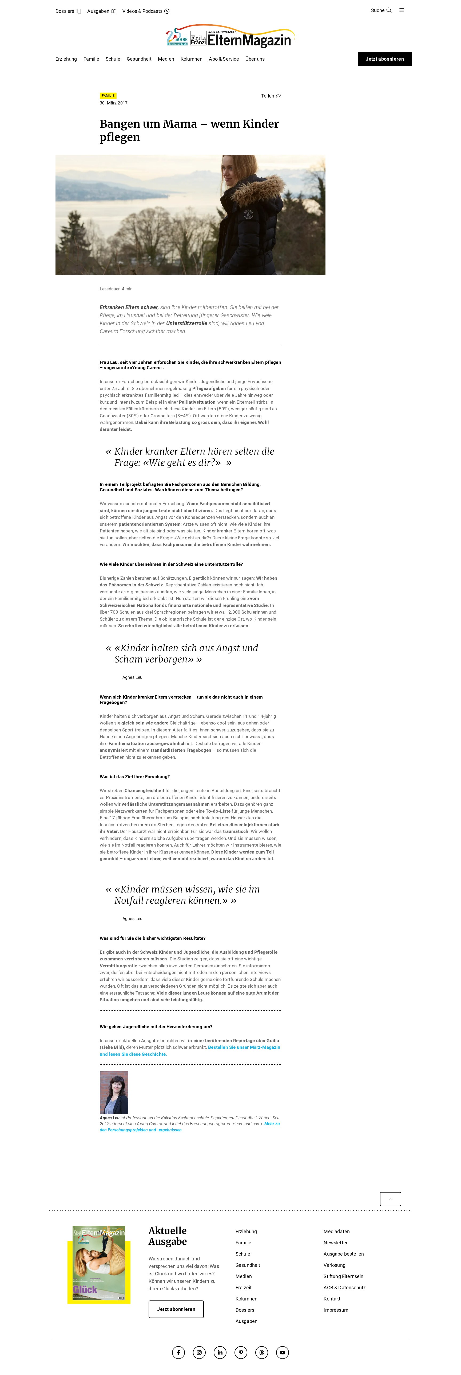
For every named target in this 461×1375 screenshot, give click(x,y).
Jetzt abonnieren (385, 59)
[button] (271, 96)
